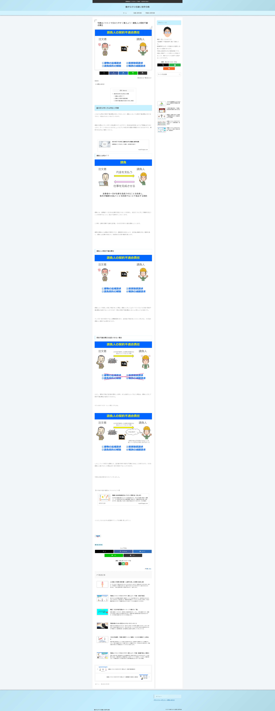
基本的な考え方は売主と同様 (121, 94)
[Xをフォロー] (120, 563)
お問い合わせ (100, 84)
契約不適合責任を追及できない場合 (124, 101)
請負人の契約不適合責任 (121, 98)
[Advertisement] (169, 89)
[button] (142, 73)
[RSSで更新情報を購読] (126, 563)
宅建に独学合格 (99, 544)
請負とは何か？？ (119, 96)
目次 (121, 90)
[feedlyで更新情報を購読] (123, 563)
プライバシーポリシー (160, 700)
